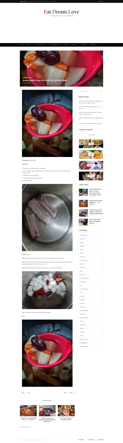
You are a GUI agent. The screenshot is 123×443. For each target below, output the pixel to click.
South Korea (83, 324)
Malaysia (82, 299)
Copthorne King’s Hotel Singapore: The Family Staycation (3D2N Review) (47, 420)
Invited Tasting (84, 289)
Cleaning (82, 256)
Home (22, 44)
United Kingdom (84, 346)
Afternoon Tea (83, 235)
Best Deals (93, 44)
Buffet (81, 253)
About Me (84, 44)
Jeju (81, 292)
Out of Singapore (84, 310)
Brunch (82, 249)
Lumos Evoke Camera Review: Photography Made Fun (95, 221)
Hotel (81, 285)
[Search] (101, 45)
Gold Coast (83, 274)
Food (28, 44)
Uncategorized (83, 342)
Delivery (82, 264)
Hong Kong (83, 281)
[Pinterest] (13, 103)
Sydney (82, 328)
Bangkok (82, 246)
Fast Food (82, 267)
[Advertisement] (61, 32)
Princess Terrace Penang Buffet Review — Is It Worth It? (42, 1)
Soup (28, 392)
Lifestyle (73, 44)
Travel (66, 44)
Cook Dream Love (40, 44)
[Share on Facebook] (96, 83)
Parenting (82, 314)
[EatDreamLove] (61, 12)
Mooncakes (83, 307)
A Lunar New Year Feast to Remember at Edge (90, 123)
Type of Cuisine (84, 339)
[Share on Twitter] (98, 83)
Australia (82, 238)
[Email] (100, 83)
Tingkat (82, 332)
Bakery (82, 242)
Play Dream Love (55, 44)
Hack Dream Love (84, 278)
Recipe (22, 392)
